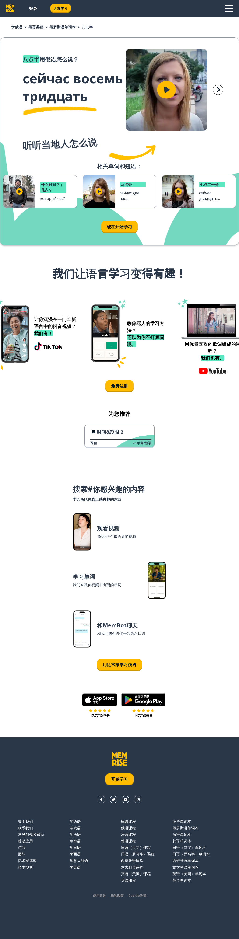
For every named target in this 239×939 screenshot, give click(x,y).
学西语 (75, 854)
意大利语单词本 (185, 867)
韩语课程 (128, 841)
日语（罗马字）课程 (138, 854)
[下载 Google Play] (143, 699)
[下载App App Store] (100, 699)
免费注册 (119, 386)
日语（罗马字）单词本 (191, 854)
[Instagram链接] (137, 799)
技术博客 (25, 867)
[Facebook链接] (101, 799)
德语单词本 (181, 821)
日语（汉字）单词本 (189, 847)
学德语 (75, 821)
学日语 (75, 847)
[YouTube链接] (125, 799)
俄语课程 (35, 27)
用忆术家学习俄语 (119, 664)
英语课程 (128, 880)
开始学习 (60, 8)
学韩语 (75, 841)
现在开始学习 (119, 226)
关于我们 (25, 821)
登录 (33, 8)
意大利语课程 (132, 867)
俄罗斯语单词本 (62, 27)
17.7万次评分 (100, 715)
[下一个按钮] (218, 90)
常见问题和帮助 (31, 834)
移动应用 (25, 841)
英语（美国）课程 (136, 873)
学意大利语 (79, 860)
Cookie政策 (137, 895)
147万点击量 (143, 715)
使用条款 (99, 895)
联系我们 (25, 828)
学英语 (75, 867)
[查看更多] (228, 8)
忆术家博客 (27, 860)
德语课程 (128, 821)
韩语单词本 (181, 841)
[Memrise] (10, 8)
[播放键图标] (166, 90)
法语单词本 (181, 834)
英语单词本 (181, 880)
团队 (21, 854)
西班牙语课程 (132, 860)
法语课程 (128, 834)
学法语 (75, 834)
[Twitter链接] (113, 799)
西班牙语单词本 (185, 860)
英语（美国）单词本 (189, 873)
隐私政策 (117, 895)
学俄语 (16, 27)
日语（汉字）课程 (136, 847)
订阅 (21, 847)
